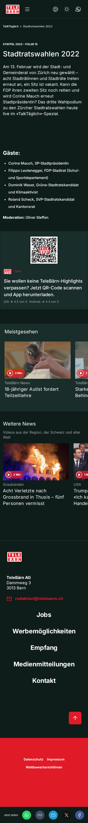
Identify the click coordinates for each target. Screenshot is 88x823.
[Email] (53, 815)
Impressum (56, 759)
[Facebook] (79, 815)
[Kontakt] (78, 9)
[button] (39, 815)
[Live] (55, 9)
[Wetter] (67, 9)
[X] (66, 815)
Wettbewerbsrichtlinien (44, 767)
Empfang (44, 647)
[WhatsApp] (26, 815)
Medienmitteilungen (44, 664)
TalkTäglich (11, 26)
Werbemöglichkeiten (44, 631)
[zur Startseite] (12, 9)
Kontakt (44, 680)
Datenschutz (33, 759)
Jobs (44, 614)
